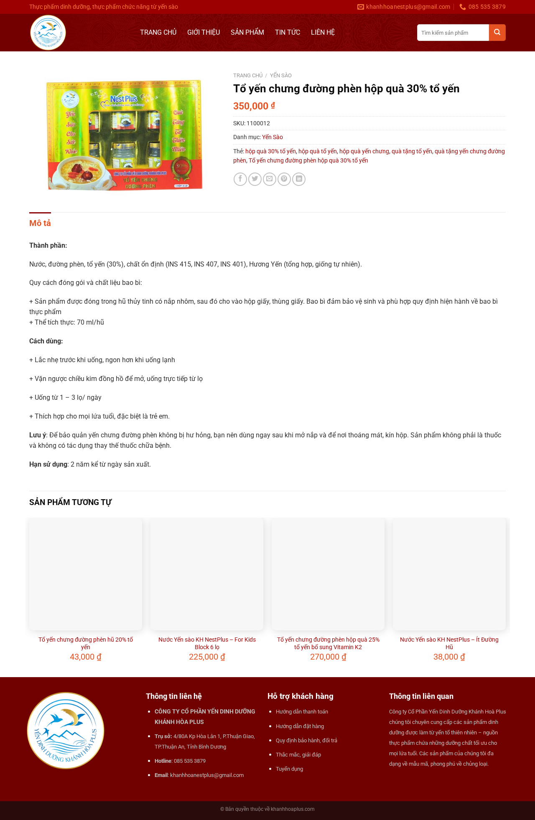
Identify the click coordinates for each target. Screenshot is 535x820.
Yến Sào (281, 75)
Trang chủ (247, 75)
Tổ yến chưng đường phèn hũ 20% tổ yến (85, 643)
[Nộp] (497, 32)
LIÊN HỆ (323, 32)
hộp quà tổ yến (317, 151)
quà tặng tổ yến (412, 151)
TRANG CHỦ (158, 32)
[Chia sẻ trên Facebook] (240, 179)
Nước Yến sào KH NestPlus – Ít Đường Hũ (449, 643)
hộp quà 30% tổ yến (270, 151)
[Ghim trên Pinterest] (284, 179)
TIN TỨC (287, 32)
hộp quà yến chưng (364, 151)
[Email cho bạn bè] (269, 179)
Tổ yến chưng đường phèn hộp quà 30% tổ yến (308, 160)
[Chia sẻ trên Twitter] (255, 179)
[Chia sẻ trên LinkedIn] (299, 179)
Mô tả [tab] (40, 223)
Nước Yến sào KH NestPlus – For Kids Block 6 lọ (207, 643)
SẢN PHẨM (247, 32)
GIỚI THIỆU (203, 32)
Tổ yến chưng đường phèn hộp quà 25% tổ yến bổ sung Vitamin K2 (328, 643)
